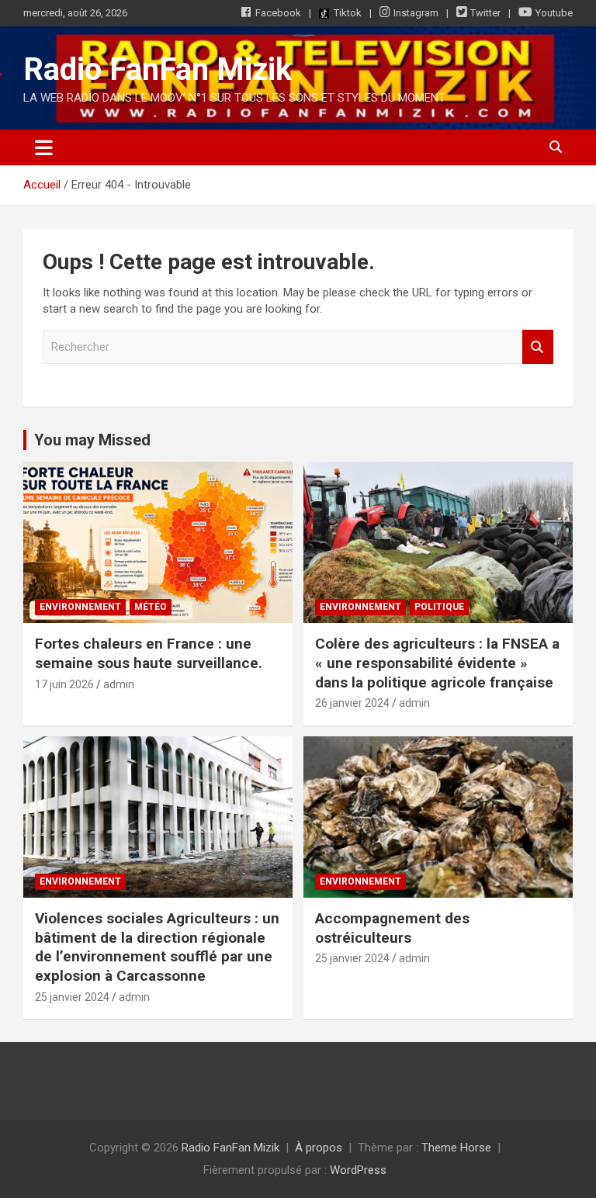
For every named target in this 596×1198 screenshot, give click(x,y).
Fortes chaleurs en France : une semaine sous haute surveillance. (148, 653)
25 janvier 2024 (72, 997)
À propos (318, 1148)
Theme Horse (456, 1148)
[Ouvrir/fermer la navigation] (43, 147)
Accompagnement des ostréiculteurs (392, 928)
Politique (439, 606)
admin (118, 684)
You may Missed (92, 440)
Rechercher (537, 347)
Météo (150, 606)
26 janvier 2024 (352, 703)
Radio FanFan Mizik (157, 69)
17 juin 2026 (64, 684)
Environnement (80, 606)
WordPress (358, 1170)
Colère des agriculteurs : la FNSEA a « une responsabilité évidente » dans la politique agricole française (437, 663)
